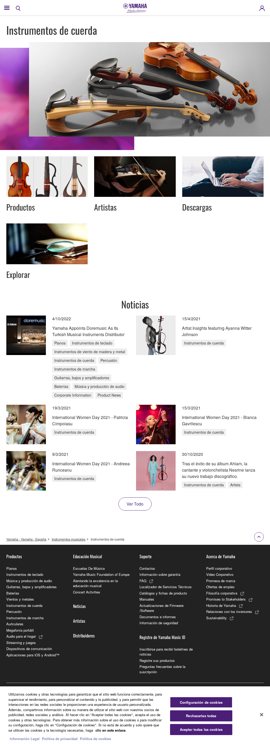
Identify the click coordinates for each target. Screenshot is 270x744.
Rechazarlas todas (201, 715)
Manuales (146, 599)
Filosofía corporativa (221, 593)
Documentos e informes (157, 616)
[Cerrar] (261, 714)
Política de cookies (95, 738)
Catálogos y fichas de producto (163, 593)
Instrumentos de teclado (24, 574)
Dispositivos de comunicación (29, 648)
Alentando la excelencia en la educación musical (95, 583)
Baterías (12, 593)
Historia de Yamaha (221, 605)
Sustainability (216, 617)
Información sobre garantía (159, 574)
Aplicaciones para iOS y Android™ (32, 654)
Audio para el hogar (21, 636)
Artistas (79, 621)
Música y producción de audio (29, 580)
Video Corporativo (219, 574)
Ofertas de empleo (220, 586)
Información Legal (25, 738)
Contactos (147, 568)
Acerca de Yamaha (220, 556)
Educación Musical (87, 556)
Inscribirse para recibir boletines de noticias (166, 652)
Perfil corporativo (219, 568)
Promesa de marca (220, 580)
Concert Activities (86, 592)
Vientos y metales (20, 599)
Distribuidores (84, 635)
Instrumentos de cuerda (24, 605)
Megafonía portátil (20, 630)
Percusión (14, 611)
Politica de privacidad (60, 738)
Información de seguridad (158, 622)
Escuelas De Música (89, 568)
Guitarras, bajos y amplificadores (31, 586)
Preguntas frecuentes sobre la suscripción (162, 669)
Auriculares (14, 623)
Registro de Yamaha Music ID (162, 637)
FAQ (142, 580)
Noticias (79, 606)
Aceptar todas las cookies (201, 729)
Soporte (145, 556)
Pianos (11, 568)
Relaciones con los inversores (229, 611)
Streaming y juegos (21, 642)
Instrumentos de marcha (25, 617)
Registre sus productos (157, 660)
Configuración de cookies (201, 702)
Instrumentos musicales (68, 539)
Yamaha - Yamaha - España (26, 539)
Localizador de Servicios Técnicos (165, 586)
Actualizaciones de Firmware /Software (161, 608)
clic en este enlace (110, 730)
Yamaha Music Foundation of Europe (101, 574)
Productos (14, 556)
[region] (135, 715)
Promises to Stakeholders (226, 599)
